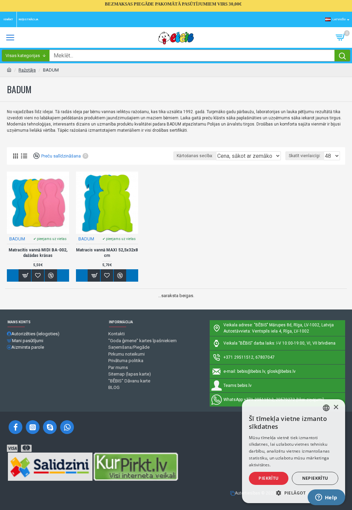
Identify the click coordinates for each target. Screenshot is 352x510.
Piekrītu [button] (268, 478)
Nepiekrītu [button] (315, 478)
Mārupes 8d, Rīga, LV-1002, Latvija (301, 325)
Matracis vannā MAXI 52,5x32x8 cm (107, 253)
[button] (293, 492)
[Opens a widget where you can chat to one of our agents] (326, 498)
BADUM (17, 238)
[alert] (293, 451)
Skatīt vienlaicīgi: (305, 155)
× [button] (335, 407)
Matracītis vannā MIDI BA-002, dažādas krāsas (38, 253)
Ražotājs (27, 70)
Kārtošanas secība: (195, 155)
